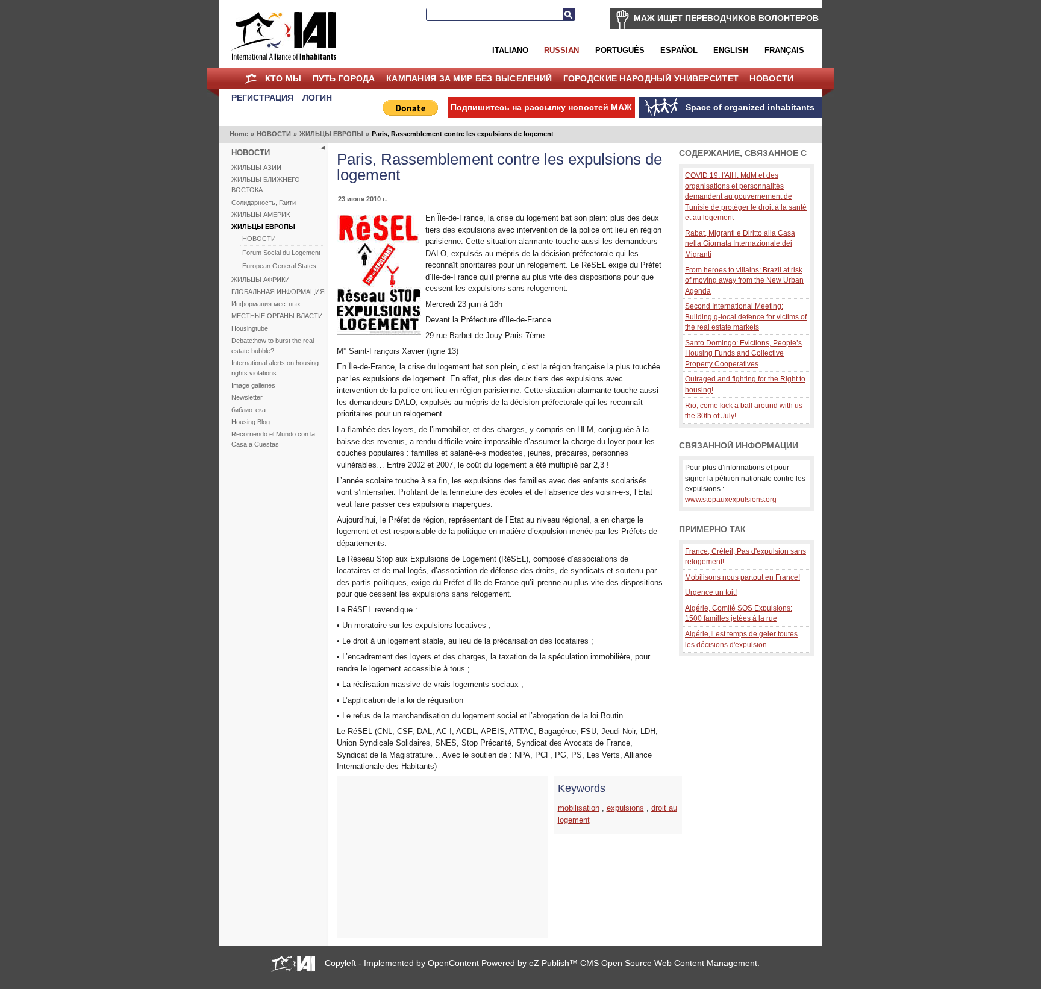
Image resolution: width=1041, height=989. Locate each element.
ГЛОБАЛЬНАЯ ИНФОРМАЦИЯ (278, 291)
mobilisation (578, 807)
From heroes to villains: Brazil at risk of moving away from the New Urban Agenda (744, 280)
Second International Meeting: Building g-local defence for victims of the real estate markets (746, 316)
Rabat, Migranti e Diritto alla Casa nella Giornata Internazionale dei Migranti (740, 243)
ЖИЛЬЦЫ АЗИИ (256, 167)
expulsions (625, 807)
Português (620, 50)
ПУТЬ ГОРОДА (344, 78)
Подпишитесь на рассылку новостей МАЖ (541, 107)
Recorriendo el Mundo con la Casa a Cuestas (273, 439)
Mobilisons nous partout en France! (742, 577)
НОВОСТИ (771, 78)
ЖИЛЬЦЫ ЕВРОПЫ (331, 133)
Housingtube (249, 328)
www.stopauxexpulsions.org (731, 499)
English (730, 50)
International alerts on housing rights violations (275, 368)
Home (250, 78)
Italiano (510, 50)
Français (784, 50)
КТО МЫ (283, 78)
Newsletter (247, 397)
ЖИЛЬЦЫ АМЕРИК (260, 214)
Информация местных (266, 303)
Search (569, 14)
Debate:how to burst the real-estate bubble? (273, 345)
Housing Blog (250, 421)
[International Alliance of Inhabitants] (283, 36)
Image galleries (253, 385)
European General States (279, 265)
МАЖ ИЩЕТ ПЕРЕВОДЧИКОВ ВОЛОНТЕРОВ (726, 18)
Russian (561, 50)
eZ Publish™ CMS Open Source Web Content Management (643, 963)
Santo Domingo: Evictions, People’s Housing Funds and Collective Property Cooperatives (743, 353)
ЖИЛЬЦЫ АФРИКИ (260, 279)
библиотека (248, 409)
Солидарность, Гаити (263, 202)
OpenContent (453, 963)
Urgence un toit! (711, 592)
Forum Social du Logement (281, 252)
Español (679, 50)
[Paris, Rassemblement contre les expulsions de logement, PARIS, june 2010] (379, 332)
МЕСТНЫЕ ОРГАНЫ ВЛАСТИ (277, 315)
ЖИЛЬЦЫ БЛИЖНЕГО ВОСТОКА (265, 184)
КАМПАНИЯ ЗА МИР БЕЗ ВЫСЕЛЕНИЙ (469, 78)
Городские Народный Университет (651, 78)
